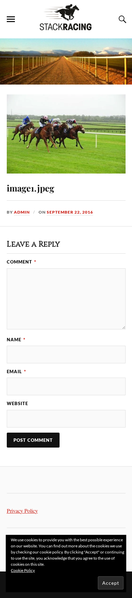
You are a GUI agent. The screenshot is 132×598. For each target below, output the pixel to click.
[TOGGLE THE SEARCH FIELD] (121, 19)
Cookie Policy (23, 570)
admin (22, 212)
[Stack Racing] (66, 28)
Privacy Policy (22, 510)
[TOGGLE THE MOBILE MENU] (11, 19)
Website (17, 403)
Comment (21, 262)
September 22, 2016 (70, 212)
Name (16, 339)
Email (16, 371)
